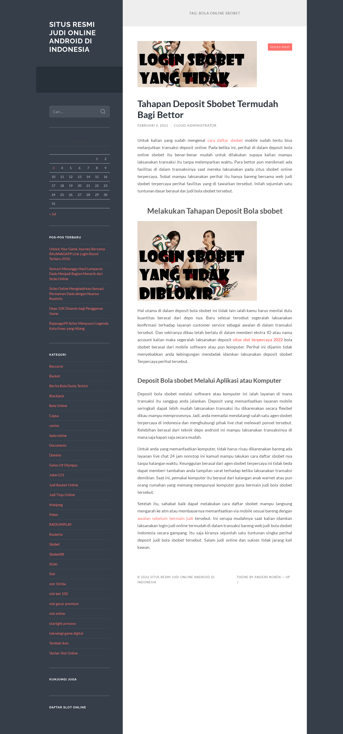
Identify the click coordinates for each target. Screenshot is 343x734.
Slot (52, 574)
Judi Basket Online (63, 485)
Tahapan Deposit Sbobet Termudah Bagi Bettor (207, 109)
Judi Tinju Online (62, 495)
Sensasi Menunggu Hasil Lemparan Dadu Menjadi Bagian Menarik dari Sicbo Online (76, 274)
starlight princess (62, 623)
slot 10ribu (57, 584)
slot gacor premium (64, 604)
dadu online (58, 435)
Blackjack (56, 396)
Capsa (54, 416)
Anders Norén (268, 577)
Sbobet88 (56, 554)
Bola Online (58, 406)
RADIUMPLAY (60, 524)
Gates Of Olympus (63, 465)
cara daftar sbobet (225, 140)
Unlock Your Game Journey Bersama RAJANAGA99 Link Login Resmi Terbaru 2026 (77, 254)
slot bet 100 (58, 593)
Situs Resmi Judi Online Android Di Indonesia (72, 36)
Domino (55, 455)
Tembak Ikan (59, 643)
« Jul (52, 214)
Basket (54, 376)
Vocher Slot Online (63, 653)
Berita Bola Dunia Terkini (68, 386)
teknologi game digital (66, 633)
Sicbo (53, 564)
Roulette (56, 534)
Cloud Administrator (195, 125)
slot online (57, 613)
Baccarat (56, 366)
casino (54, 425)
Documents (58, 445)
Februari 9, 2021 (152, 125)
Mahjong (56, 505)
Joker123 (56, 475)
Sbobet (54, 544)
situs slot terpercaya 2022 (258, 339)
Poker (53, 514)
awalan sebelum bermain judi (165, 518)
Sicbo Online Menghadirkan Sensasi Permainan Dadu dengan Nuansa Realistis (76, 293)
